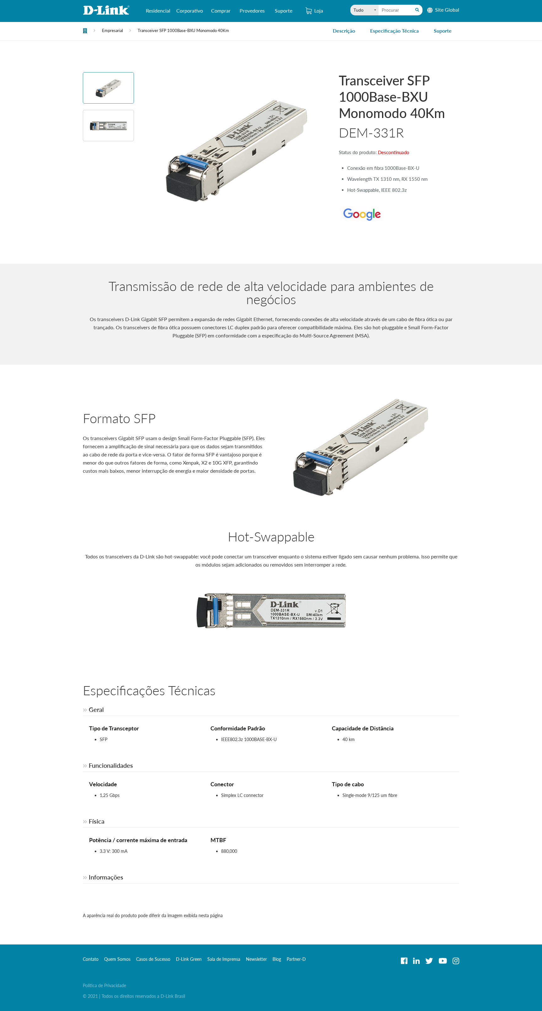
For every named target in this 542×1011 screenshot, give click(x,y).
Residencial (158, 10)
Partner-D (296, 959)
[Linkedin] (416, 961)
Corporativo (189, 10)
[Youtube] (442, 961)
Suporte (283, 10)
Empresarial (112, 30)
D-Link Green (189, 959)
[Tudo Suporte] (364, 10)
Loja (318, 10)
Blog (277, 959)
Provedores (252, 10)
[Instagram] (456, 961)
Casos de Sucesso (153, 959)
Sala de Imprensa (223, 959)
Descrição (344, 31)
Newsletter (256, 959)
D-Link (106, 10)
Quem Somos (117, 959)
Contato (90, 959)
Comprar (221, 10)
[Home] (85, 31)
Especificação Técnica (394, 31)
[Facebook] (404, 961)
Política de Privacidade (104, 985)
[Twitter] (429, 961)
